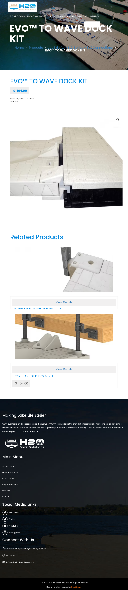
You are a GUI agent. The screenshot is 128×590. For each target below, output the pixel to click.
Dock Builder (92, 24)
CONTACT (77, 24)
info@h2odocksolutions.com (20, 562)
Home (19, 47)
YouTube (13, 526)
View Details (64, 302)
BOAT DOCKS (17, 16)
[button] (118, 119)
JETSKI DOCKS (57, 16)
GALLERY (94, 16)
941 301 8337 (11, 555)
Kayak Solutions (77, 16)
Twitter (12, 519)
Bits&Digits (76, 587)
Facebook (14, 512)
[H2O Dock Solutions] (22, 6)
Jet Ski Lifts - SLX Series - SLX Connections (80, 47)
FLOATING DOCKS (37, 16)
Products (36, 47)
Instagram (14, 532)
